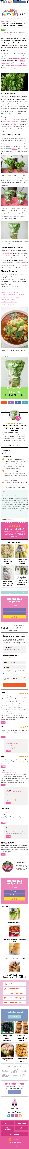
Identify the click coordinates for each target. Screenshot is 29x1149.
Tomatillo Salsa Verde (7, 299)
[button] (1, 2)
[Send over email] (23, 592)
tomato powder (11, 121)
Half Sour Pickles (14, 923)
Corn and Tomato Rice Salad (10, 297)
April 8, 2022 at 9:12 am (12, 743)
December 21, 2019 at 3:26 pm (8, 772)
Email (6, 667)
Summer (10, 519)
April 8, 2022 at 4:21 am (7, 728)
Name (6, 662)
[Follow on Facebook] (18, 402)
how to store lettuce (19, 58)
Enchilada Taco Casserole (9, 302)
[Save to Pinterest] (5, 592)
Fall (7, 519)
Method (7, 18)
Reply (3, 722)
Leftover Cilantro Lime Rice (9, 292)
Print (18, 419)
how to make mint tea (14, 124)
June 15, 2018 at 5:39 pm (7, 843)
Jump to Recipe (15, 35)
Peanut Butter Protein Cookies (22, 1060)
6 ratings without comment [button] (16, 628)
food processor (5, 255)
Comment (8, 647)
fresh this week (14, 1014)
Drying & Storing (14, 18)
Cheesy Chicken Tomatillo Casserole (12, 294)
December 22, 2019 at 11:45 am (13, 791)
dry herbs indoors (21, 353)
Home (2, 18)
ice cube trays (5, 253)
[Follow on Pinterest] (4, 402)
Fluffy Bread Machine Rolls (14, 958)
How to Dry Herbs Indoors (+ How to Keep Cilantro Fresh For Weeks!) (21, 580)
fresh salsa (24, 265)
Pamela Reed (6, 32)
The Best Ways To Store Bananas (21, 561)
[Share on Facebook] (14, 592)
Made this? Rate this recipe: (10, 655)
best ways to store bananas (16, 65)
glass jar (14, 148)
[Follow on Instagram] (11, 402)
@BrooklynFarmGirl (19, 533)
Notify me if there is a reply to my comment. (15, 674)
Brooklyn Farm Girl (10, 12)
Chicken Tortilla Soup (7, 304)
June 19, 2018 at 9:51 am (12, 829)
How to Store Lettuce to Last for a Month (7, 583)
